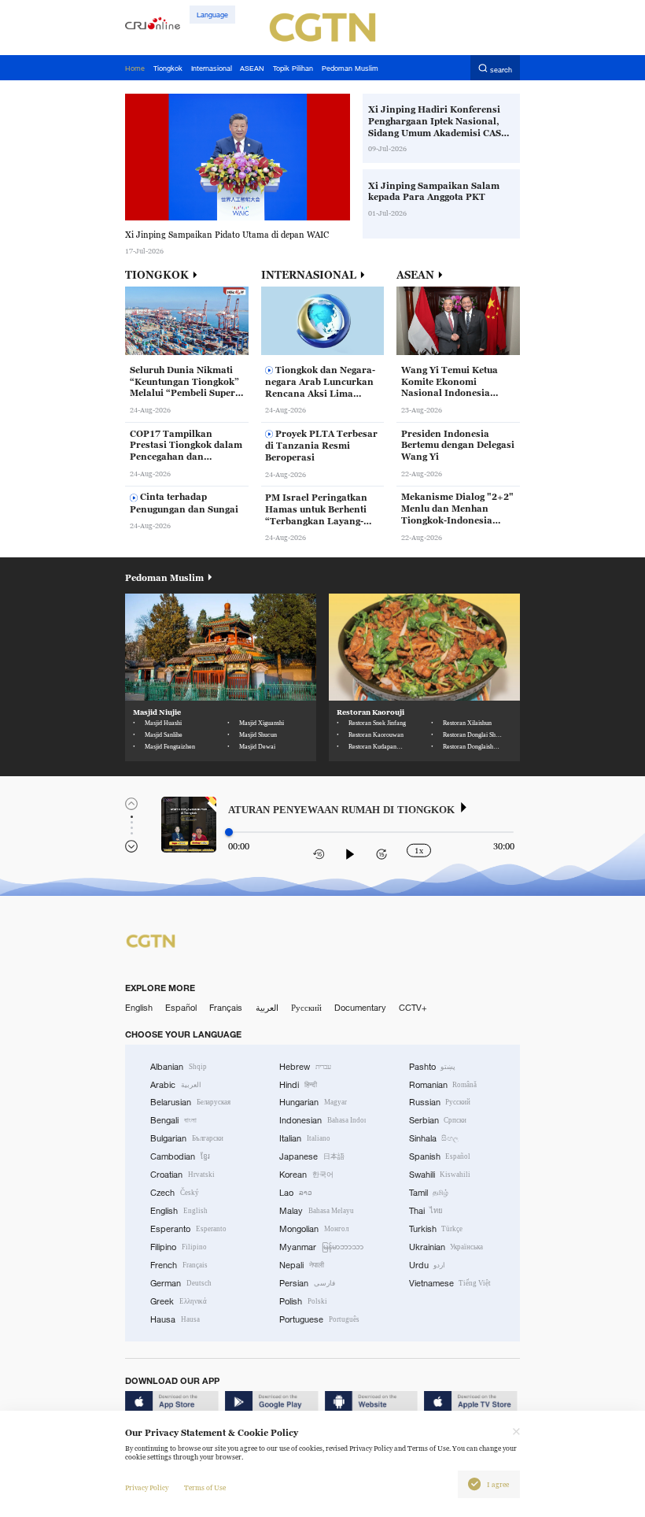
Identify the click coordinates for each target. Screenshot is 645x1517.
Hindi (298, 1084)
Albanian (178, 1066)
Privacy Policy (146, 1488)
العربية (267, 1007)
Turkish (436, 1228)
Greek (178, 1301)
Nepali (301, 1265)
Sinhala (434, 1138)
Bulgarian (186, 1138)
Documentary (360, 1007)
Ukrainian (446, 1246)
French (179, 1265)
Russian (440, 1102)
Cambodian (180, 1156)
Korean (306, 1174)
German (181, 1283)
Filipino (178, 1246)
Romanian (443, 1084)
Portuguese (319, 1319)
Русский (306, 1007)
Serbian (438, 1120)
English (139, 1007)
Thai (426, 1210)
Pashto (432, 1066)
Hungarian (313, 1102)
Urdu (427, 1265)
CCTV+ (413, 1007)
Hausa (175, 1319)
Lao (295, 1192)
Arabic (175, 1084)
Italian (304, 1138)
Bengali (173, 1120)
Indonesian (322, 1120)
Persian (307, 1283)
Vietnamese (450, 1283)
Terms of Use (205, 1488)
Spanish (440, 1156)
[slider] (229, 832)
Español (181, 1007)
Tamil (429, 1192)
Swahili (440, 1174)
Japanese (312, 1156)
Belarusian (190, 1102)
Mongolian (313, 1228)
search (501, 69)
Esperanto (188, 1228)
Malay (316, 1210)
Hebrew (305, 1066)
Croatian (182, 1174)
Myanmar (321, 1246)
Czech (174, 1192)
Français (225, 1007)
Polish (303, 1301)
